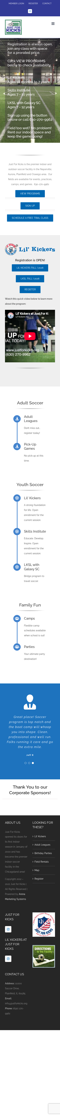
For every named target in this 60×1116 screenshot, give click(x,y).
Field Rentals (41, 861)
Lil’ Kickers (40, 836)
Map (36, 870)
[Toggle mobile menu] (53, 23)
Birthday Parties (43, 853)
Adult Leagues (42, 844)
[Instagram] (8, 929)
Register (39, 878)
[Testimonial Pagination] (25, 763)
